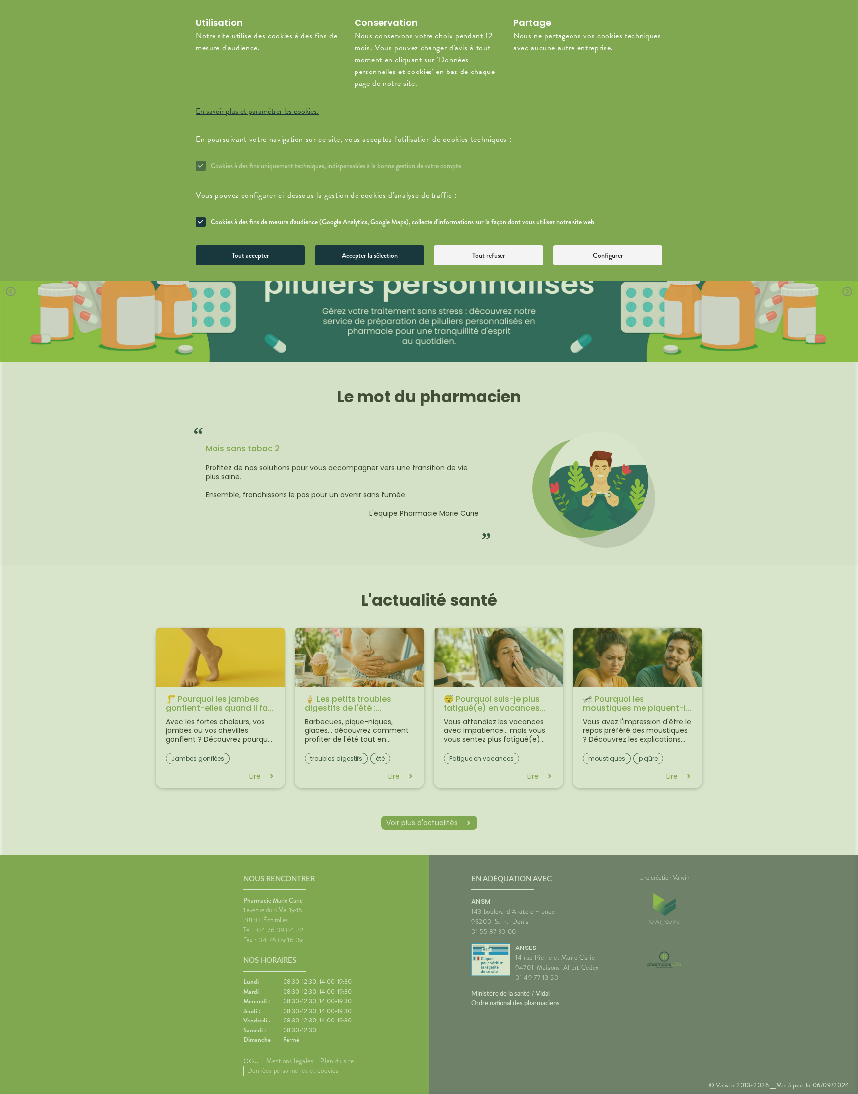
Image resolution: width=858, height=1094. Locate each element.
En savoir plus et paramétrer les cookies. (257, 111)
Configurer (608, 255)
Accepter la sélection (370, 255)
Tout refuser (488, 255)
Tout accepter (250, 255)
